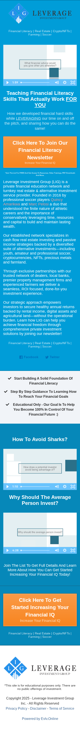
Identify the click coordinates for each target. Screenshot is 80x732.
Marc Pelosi (39, 204)
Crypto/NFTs (61, 31)
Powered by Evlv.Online (40, 719)
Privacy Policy (16, 708)
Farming (34, 34)
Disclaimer (38, 708)
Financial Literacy (20, 31)
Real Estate (42, 31)
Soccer (47, 34)
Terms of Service (61, 708)
